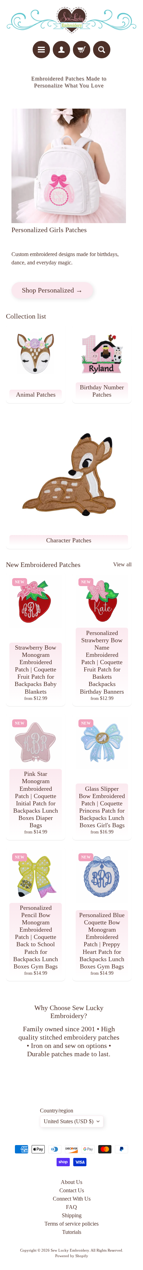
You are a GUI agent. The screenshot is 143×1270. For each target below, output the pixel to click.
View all (122, 564)
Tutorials (71, 1232)
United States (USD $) (68, 1121)
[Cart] (81, 49)
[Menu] (41, 49)
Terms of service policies (71, 1224)
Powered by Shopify (71, 1256)
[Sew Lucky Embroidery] (71, 20)
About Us (71, 1182)
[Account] (61, 49)
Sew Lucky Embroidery (70, 1250)
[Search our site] (101, 49)
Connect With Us (72, 1199)
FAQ (71, 1207)
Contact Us (71, 1190)
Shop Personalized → (52, 290)
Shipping (72, 1215)
